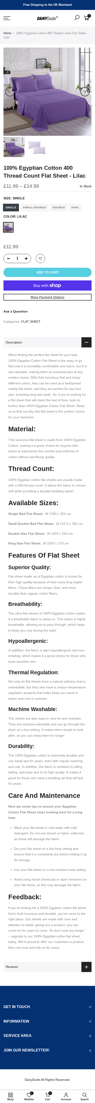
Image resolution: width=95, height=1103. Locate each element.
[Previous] (10, 91)
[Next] (85, 91)
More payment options (47, 297)
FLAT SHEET (31, 321)
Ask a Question (15, 311)
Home (7, 33)
